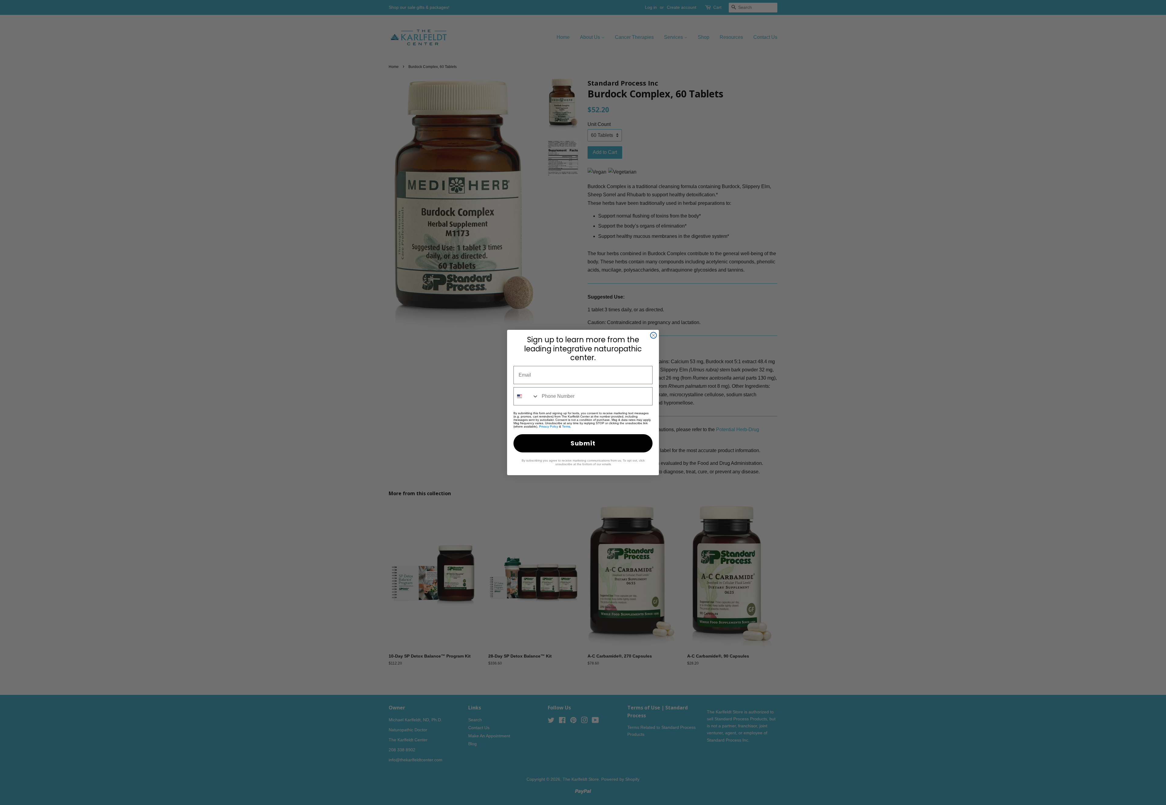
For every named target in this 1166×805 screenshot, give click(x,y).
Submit (583, 443)
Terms (566, 426)
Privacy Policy (548, 426)
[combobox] (526, 396)
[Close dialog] (653, 335)
